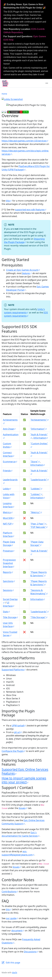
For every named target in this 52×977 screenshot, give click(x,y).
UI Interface (7, 604)
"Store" (34, 461)
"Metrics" (35, 512)
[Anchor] (25, 265)
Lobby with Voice (8, 496)
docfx (14, 972)
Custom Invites (7, 445)
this (8, 200)
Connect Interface (7, 454)
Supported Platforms (13, 669)
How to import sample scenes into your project (24, 780)
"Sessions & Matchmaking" (38, 592)
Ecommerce (9, 461)
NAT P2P (7, 523)
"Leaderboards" (38, 479)
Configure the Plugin (12, 751)
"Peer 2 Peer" (37, 523)
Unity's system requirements (24, 311)
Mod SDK (8, 518)
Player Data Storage (9, 543)
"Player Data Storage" (36, 543)
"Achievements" (38, 419)
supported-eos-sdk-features (30, 209)
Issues (22, 808)
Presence (8, 550)
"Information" (37, 428)
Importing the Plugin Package (24, 240)
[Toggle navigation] (46, 83)
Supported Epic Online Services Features (25, 771)
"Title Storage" (38, 617)
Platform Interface (7, 534)
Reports (7, 572)
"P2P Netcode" (38, 527)
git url (17, 732)
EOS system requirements (26, 314)
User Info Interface (8, 624)
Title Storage (9, 617)
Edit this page (13, 962)
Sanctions (8, 581)
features (26, 273)
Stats (5, 611)
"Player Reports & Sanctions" (38, 574)
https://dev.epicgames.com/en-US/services (24, 140)
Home (4, 93)
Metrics (7, 512)
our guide (11, 918)
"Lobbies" (35, 488)
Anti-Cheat (8, 428)
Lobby (6, 488)
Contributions (9, 891)
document (16, 930)
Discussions (30, 951)
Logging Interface (7, 505)
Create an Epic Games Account (22, 269)
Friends (7, 470)
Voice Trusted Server (10, 633)
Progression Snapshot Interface (9, 563)
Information (39, 437)
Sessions (7, 590)
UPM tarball (18, 725)
